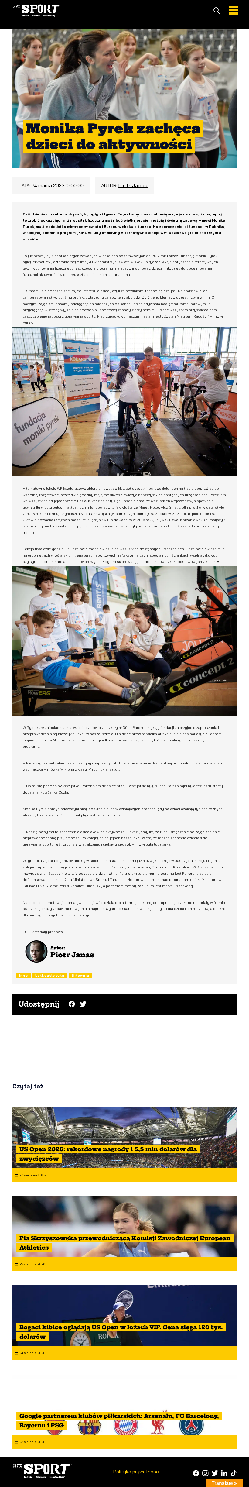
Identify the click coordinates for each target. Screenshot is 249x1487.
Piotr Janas (133, 185)
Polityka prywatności (136, 1471)
